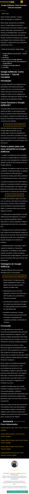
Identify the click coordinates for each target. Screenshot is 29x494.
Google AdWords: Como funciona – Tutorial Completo (15, 54)
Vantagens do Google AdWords (11, 65)
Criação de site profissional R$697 (14, 195)
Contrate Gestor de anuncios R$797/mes (14, 124)
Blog (2, 10)
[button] (22, 2)
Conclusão (6, 67)
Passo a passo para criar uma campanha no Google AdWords (15, 62)
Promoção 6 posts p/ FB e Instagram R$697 (14, 276)
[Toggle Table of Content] (25, 51)
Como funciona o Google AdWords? (12, 59)
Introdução (6, 57)
